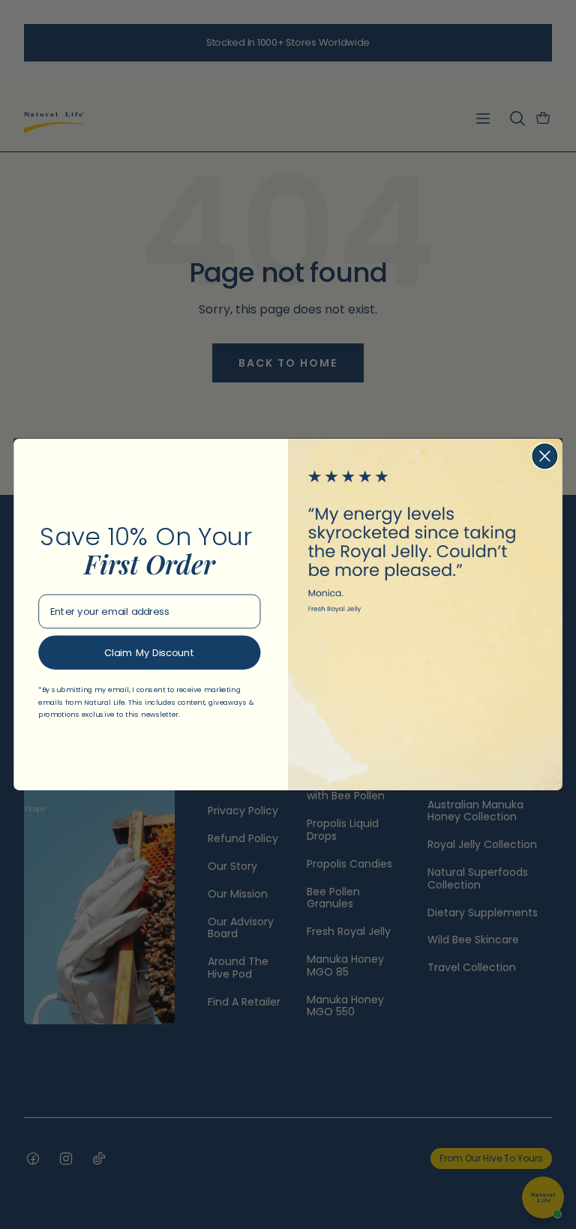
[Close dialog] (544, 456)
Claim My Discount (149, 653)
